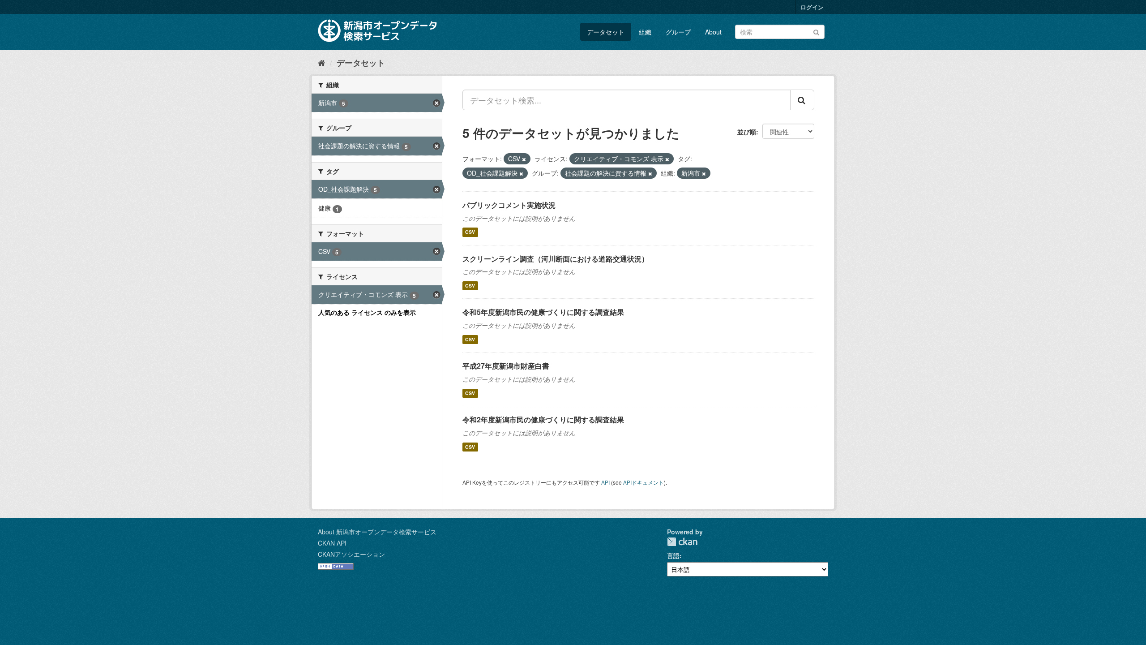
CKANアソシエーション (351, 554)
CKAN (682, 541)
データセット (605, 31)
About (713, 31)
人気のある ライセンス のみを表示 (367, 312)
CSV (470, 232)
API (605, 482)
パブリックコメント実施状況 (509, 205)
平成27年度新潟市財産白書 (505, 366)
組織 (645, 31)
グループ (678, 31)
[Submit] (816, 31)
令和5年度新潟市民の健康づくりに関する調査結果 (543, 312)
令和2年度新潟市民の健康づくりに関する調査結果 (543, 419)
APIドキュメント (643, 482)
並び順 (746, 131)
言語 (673, 555)
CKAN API (332, 542)
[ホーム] (321, 62)
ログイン (812, 7)
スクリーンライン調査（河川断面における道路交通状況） (555, 259)
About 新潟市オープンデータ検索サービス (377, 531)
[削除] (524, 159)
